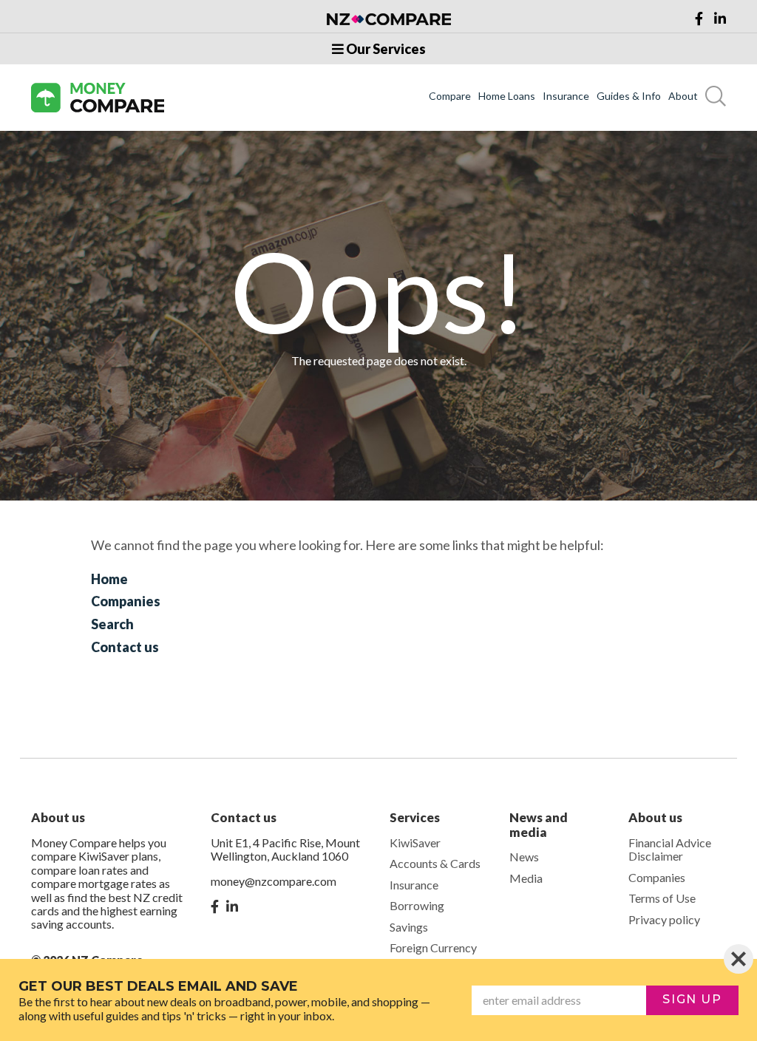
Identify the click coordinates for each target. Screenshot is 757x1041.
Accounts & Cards (435, 863)
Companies (125, 601)
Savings (409, 927)
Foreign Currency (433, 947)
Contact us (125, 647)
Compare (450, 96)
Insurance (566, 96)
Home (109, 579)
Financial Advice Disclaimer (669, 849)
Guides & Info (629, 96)
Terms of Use (662, 898)
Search (112, 624)
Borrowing (417, 905)
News (524, 857)
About (683, 96)
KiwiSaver (415, 842)
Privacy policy (664, 919)
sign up (692, 999)
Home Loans (506, 96)
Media (526, 878)
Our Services (385, 49)
